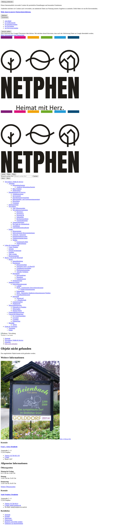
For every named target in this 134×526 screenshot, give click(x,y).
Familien (11, 252)
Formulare (16, 203)
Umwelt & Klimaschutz (16, 314)
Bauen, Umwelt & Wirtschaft (14, 257)
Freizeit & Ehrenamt (15, 250)
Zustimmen (5, 17)
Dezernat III (20, 215)
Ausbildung (16, 226)
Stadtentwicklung (14, 282)
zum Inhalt (8, 21)
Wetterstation (17, 190)
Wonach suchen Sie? (7, 176)
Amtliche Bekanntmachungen (25, 187)
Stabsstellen (20, 217)
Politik (11, 229)
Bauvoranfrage (21, 275)
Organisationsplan (22, 220)
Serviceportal (17, 196)
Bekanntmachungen (19, 185)
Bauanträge (16, 273)
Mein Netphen (17, 189)
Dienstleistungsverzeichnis (21, 197)
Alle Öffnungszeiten (19, 208)
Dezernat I (19, 212)
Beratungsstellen (14, 256)
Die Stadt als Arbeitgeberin (21, 224)
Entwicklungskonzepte (20, 284)
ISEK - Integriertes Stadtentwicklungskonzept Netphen (33, 293)
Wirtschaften (16, 309)
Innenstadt (16, 296)
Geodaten (16, 319)
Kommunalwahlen (22, 242)
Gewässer (16, 318)
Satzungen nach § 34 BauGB (25, 266)
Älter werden (13, 254)
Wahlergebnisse (21, 243)
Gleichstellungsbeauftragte (21, 227)
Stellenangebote (13, 205)
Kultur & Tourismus (11, 326)
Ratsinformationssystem (20, 236)
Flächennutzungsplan (23, 270)
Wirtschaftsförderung (15, 305)
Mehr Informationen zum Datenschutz (12, 35)
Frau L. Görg (9, 447)
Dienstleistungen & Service (17, 192)
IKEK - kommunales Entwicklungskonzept (29, 288)
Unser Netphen (13, 247)
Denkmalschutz (17, 280)
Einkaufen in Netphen (19, 307)
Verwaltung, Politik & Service (14, 182)
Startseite (7, 338)
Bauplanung (16, 263)
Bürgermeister (17, 231)
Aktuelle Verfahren (22, 272)
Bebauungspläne (21, 265)
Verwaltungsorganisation (20, 210)
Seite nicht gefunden (11, 344)
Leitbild (18, 286)
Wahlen (15, 240)
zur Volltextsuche (10, 23)
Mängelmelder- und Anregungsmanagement (26, 199)
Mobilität (11, 323)
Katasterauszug (21, 279)
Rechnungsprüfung (22, 219)
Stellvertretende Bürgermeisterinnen (24, 233)
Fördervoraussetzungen (27, 289)
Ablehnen (4, 15)
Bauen (11, 259)
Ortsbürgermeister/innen (20, 238)
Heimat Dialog (17, 310)
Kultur (11, 330)
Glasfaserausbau (18, 302)
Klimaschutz (16, 321)
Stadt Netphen (9, 494)
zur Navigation (9, 26)
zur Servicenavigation (11, 28)
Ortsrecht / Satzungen (19, 235)
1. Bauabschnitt (21, 300)
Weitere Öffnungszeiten (8, 487)
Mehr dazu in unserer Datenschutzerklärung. (16, 12)
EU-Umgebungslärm (19, 316)
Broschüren (16, 201)
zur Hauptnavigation (11, 24)
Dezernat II (19, 213)
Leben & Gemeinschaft (12, 245)
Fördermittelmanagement (16, 312)
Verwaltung (12, 206)
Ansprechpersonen (18, 222)
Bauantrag (19, 277)
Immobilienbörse (18, 261)
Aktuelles (12, 183)
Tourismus (12, 328)
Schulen (11, 249)
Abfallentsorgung (18, 194)
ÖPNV (15, 325)
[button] (67, 400)
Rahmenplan (20, 291)
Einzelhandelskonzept (23, 295)
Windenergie (16, 303)
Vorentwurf (20, 298)
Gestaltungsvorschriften (23, 268)
